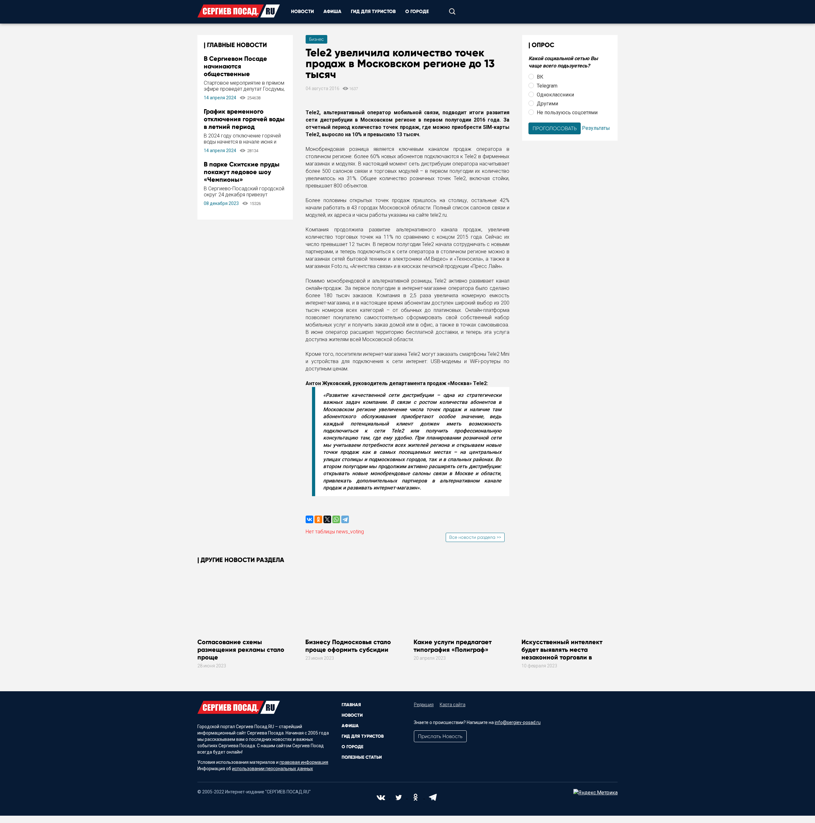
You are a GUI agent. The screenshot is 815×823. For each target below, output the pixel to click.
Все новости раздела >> (475, 537)
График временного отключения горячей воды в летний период (244, 119)
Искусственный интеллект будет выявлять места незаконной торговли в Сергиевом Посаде (561, 653)
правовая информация (304, 762)
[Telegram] (345, 519)
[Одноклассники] (318, 519)
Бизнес (316, 39)
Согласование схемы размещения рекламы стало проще (240, 649)
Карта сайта (452, 704)
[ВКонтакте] (309, 519)
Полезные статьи (362, 757)
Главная (351, 704)
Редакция (424, 704)
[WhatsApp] (336, 519)
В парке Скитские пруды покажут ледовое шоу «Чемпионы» (242, 171)
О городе (417, 11)
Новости (302, 11)
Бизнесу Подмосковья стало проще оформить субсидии (348, 645)
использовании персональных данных (272, 768)
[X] (327, 519)
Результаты (596, 128)
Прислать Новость (440, 736)
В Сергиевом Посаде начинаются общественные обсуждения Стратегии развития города (239, 74)
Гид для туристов (373, 11)
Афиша (332, 11)
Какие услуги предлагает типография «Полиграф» (453, 645)
